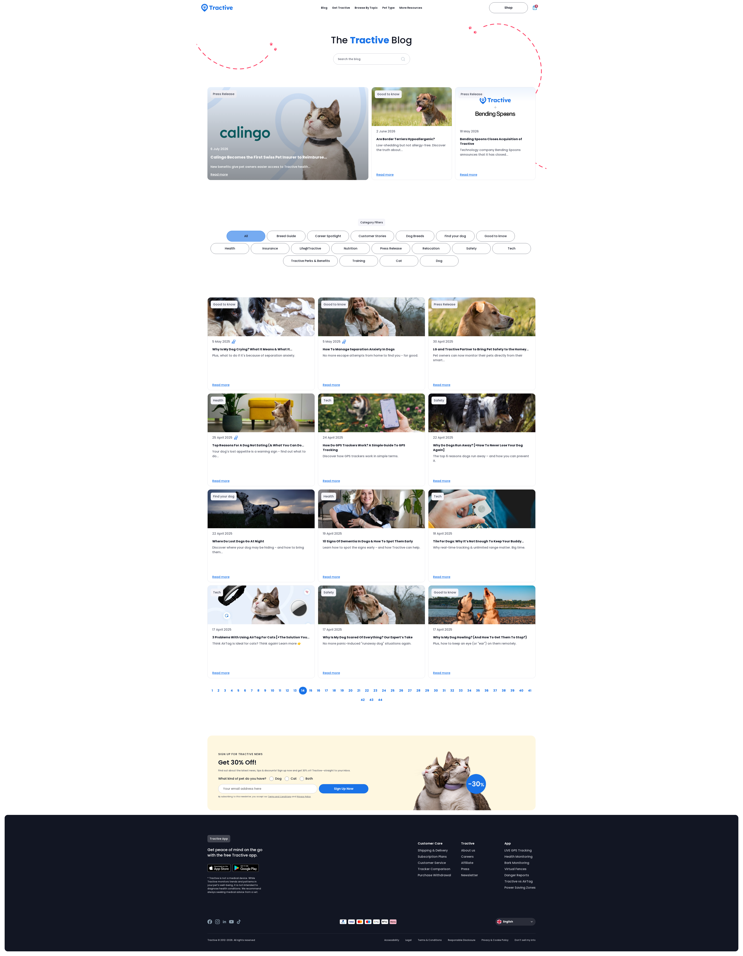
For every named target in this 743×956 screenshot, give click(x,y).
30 (436, 690)
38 (504, 690)
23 (375, 690)
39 (512, 690)
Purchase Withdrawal (434, 875)
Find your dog (455, 236)
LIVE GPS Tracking (518, 850)
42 (363, 700)
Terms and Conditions (279, 796)
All (246, 236)
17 (326, 690)
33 (461, 690)
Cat (399, 261)
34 (469, 690)
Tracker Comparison (434, 869)
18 (334, 690)
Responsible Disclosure (461, 940)
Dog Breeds (415, 236)
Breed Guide (286, 236)
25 (393, 690)
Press (465, 869)
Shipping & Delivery (433, 850)
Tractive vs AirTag (518, 881)
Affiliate (467, 863)
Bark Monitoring (516, 863)
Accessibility (391, 940)
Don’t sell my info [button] (525, 940)
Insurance (270, 248)
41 (529, 690)
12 (287, 690)
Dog (439, 261)
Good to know (495, 236)
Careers (467, 856)
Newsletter (469, 875)
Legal (408, 940)
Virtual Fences (515, 869)
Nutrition (350, 248)
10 (272, 690)
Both (309, 778)
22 (367, 690)
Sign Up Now (344, 788)
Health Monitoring (518, 856)
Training (358, 261)
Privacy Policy (304, 796)
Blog (324, 8)
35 (478, 690)
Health (230, 248)
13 (295, 690)
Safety (471, 248)
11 (280, 690)
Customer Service (432, 863)
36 (486, 690)
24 (384, 690)
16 (318, 690)
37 (495, 690)
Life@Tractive (310, 248)
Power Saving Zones (520, 887)
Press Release (391, 248)
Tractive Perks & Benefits (310, 261)
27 (410, 690)
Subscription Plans (432, 856)
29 (427, 690)
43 (371, 700)
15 (310, 690)
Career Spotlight (328, 236)
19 (342, 690)
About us (468, 850)
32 (452, 690)
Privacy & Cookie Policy (495, 940)
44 (380, 700)
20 (350, 690)
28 (418, 690)
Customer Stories (372, 236)
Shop (508, 7)
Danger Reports (516, 875)
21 (358, 690)
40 (521, 690)
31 (444, 690)
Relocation (431, 248)
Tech (511, 248)
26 (401, 690)
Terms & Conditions (430, 940)
